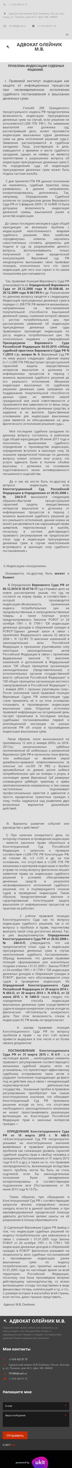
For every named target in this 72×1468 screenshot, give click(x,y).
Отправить (15, 1435)
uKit (13, 1444)
